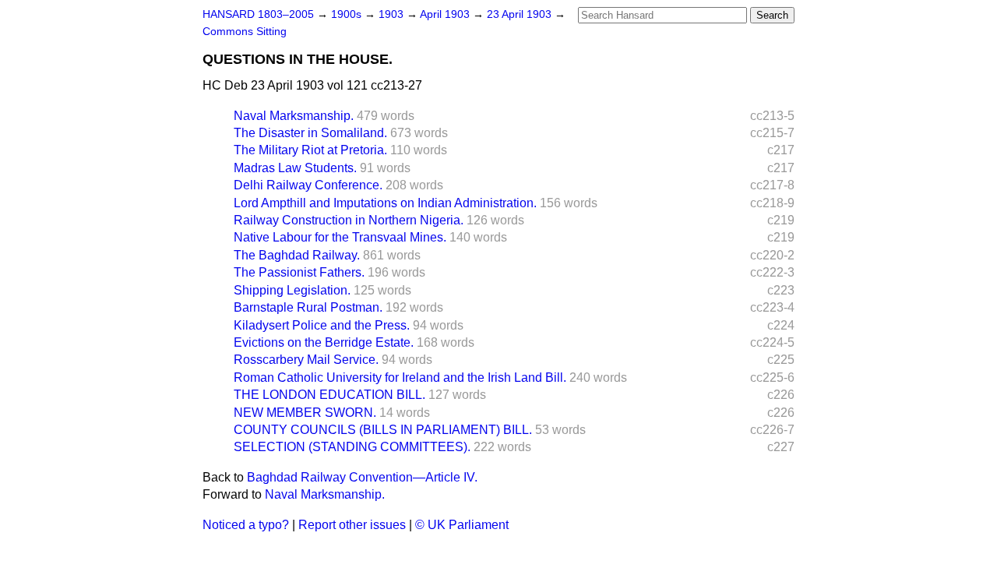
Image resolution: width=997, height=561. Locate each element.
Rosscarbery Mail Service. (306, 359)
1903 (393, 14)
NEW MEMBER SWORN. (305, 412)
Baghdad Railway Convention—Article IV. (362, 477)
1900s (348, 14)
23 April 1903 (521, 14)
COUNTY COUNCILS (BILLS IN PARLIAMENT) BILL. (383, 429)
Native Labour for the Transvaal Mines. (340, 237)
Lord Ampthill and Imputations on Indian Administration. (385, 203)
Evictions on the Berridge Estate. (324, 342)
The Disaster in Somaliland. (310, 132)
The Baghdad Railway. (297, 255)
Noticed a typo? (246, 524)
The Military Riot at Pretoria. (310, 150)
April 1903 (446, 14)
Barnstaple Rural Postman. (308, 307)
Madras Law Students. (295, 168)
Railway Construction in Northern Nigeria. (348, 220)
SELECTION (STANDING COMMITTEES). (352, 446)
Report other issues (352, 524)
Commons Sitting (245, 31)
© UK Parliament (462, 524)
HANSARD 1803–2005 (258, 14)
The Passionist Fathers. (299, 272)
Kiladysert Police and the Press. (322, 325)
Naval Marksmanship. (294, 115)
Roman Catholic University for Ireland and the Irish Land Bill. (400, 377)
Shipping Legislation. (292, 290)
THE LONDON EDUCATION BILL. (329, 394)
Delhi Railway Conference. (308, 185)
